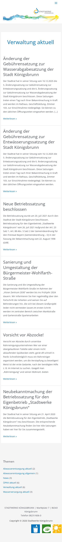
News (6, 478)
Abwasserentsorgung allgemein (19, 473)
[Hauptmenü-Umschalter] (56, 3)
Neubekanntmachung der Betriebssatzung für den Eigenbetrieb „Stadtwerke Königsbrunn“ (27, 399)
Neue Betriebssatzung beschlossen (24, 206)
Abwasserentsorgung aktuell (17, 468)
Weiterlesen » (10, 118)
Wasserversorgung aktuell (16, 491)
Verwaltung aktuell (12, 487)
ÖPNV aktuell (9, 482)
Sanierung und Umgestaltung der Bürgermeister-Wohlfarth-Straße (27, 270)
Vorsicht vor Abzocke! (23, 335)
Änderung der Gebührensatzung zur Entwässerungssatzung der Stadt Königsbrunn (29, 139)
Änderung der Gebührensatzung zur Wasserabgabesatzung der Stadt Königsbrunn (28, 66)
